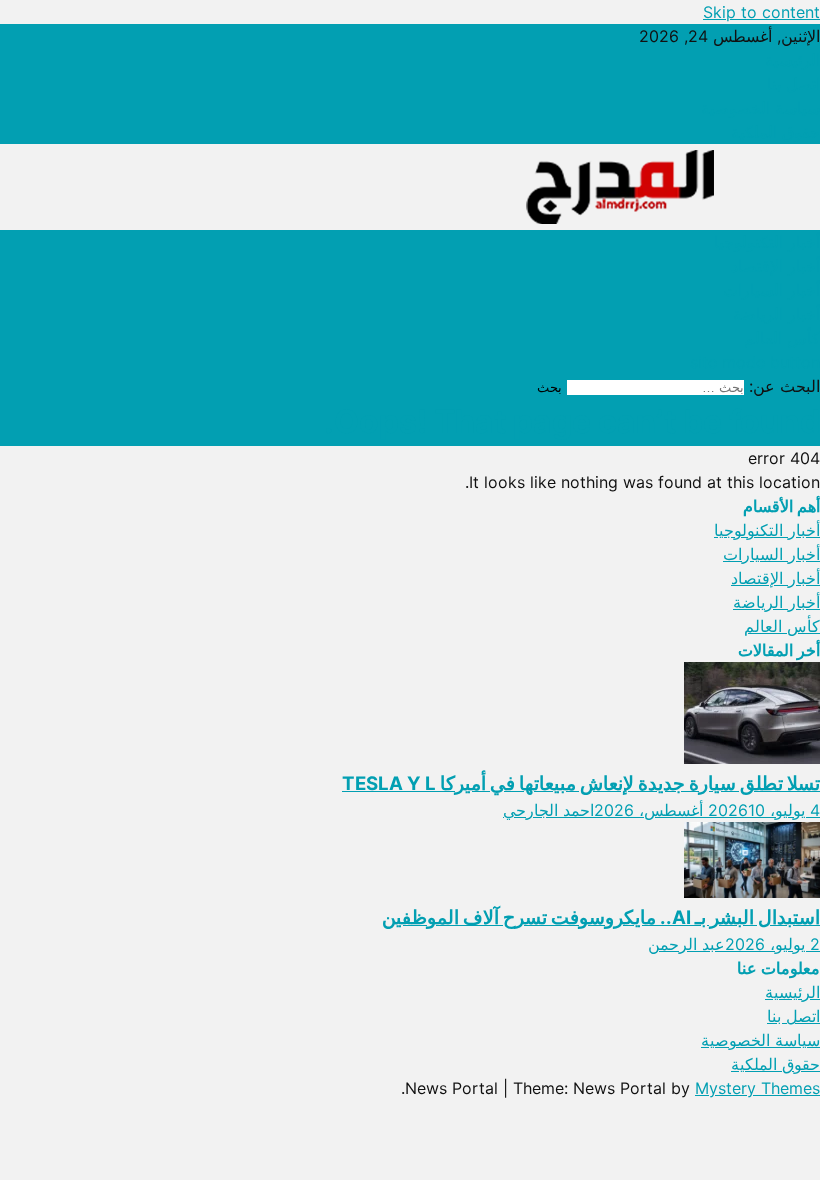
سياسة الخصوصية (760, 108)
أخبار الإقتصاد (775, 266)
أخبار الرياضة (776, 314)
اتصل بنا (793, 84)
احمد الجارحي (548, 810)
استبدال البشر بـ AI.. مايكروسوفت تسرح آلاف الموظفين (601, 917)
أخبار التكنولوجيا (767, 242)
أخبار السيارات (771, 290)
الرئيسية (792, 60)
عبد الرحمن (686, 944)
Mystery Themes (757, 1088)
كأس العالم (782, 338)
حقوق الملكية (775, 132)
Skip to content (761, 12)
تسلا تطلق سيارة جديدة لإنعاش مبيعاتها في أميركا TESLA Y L (581, 783)
